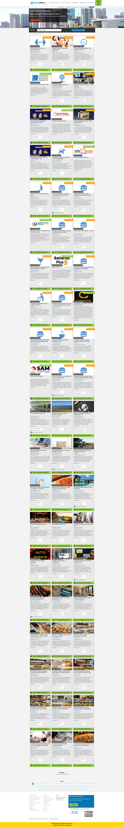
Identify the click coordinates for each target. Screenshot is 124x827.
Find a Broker (83, 2)
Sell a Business (74, 2)
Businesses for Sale (54, 2)
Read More (33, 61)
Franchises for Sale (65, 2)
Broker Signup (90, 2)
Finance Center (68, 7)
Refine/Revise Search (77, 30)
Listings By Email (61, 7)
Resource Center (75, 7)
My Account (91, 7)
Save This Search (35, 20)
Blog (87, 7)
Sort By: (32, 30)
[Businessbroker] (38, 3)
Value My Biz (82, 7)
